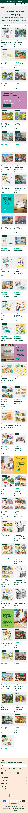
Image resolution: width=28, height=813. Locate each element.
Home (2, 7)
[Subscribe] (25, 765)
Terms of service (6, 808)
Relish (9, 806)
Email (3, 765)
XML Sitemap (14, 810)
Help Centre (4, 786)
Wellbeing (4, 783)
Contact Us (4, 788)
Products (4, 780)
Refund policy (14, 806)
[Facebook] (2, 773)
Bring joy (15, 7)
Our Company (5, 777)
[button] (2, 4)
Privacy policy (21, 806)
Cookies (23, 808)
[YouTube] (18, 773)
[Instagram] (10, 773)
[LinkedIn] (26, 773)
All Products (8, 7)
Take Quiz (6, 105)
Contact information (16, 808)
